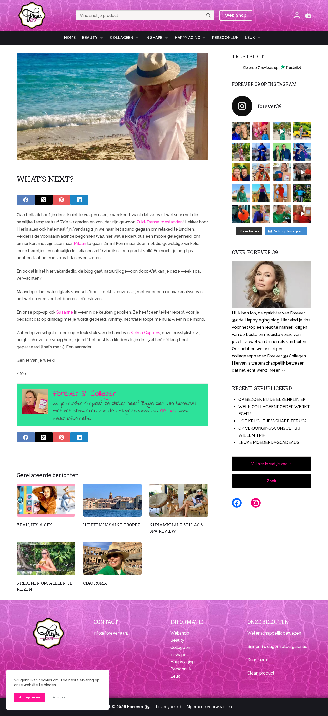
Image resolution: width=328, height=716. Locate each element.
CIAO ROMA (95, 583)
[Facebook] (26, 200)
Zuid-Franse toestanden (159, 222)
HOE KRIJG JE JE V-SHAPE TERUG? (272, 421)
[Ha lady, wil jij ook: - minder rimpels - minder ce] (261, 214)
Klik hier (168, 411)
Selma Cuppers (145, 332)
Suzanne (64, 312)
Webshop (179, 633)
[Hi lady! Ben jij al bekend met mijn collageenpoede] (282, 172)
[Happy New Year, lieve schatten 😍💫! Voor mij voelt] (241, 193)
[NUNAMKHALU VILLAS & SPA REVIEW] (178, 500)
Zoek (271, 481)
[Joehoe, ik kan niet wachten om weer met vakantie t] (282, 193)
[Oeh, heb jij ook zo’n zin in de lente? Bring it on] (261, 152)
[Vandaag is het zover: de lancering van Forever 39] (302, 214)
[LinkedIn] (79, 200)
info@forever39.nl (111, 633)
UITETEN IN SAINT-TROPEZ (111, 524)
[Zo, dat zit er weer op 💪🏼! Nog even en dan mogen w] (241, 214)
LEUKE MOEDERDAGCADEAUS (268, 442)
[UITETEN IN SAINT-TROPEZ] (112, 500)
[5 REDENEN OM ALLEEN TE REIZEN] (46, 558)
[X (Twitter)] (44, 200)
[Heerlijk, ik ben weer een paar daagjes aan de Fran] (302, 152)
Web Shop (236, 15)
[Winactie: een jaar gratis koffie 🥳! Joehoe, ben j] (302, 193)
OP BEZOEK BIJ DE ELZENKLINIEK (272, 399)
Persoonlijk (225, 37)
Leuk (250, 37)
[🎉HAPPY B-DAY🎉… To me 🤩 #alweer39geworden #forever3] (261, 131)
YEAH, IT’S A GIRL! (36, 524)
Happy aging (182, 661)
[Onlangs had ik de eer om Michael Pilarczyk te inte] (241, 172)
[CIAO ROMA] (112, 558)
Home (70, 37)
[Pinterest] (61, 200)
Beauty (90, 37)
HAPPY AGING (187, 37)
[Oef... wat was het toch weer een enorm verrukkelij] (261, 193)
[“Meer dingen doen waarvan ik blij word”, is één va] (241, 152)
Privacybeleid (168, 706)
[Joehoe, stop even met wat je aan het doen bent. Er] (302, 172)
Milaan (80, 243)
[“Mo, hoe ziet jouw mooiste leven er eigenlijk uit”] (261, 172)
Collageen (121, 37)
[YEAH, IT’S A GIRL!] (46, 500)
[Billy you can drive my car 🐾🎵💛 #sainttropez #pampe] (302, 131)
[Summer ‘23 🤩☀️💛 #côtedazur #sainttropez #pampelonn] (282, 131)
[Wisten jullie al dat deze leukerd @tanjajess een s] (241, 131)
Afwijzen (60, 697)
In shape (153, 37)
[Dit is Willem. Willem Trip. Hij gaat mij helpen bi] (282, 152)
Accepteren (29, 697)
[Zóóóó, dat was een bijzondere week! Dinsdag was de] (282, 214)
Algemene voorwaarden (209, 706)
